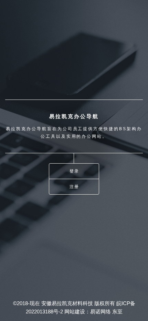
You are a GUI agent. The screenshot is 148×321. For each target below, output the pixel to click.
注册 (75, 186)
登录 (75, 171)
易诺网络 (100, 311)
